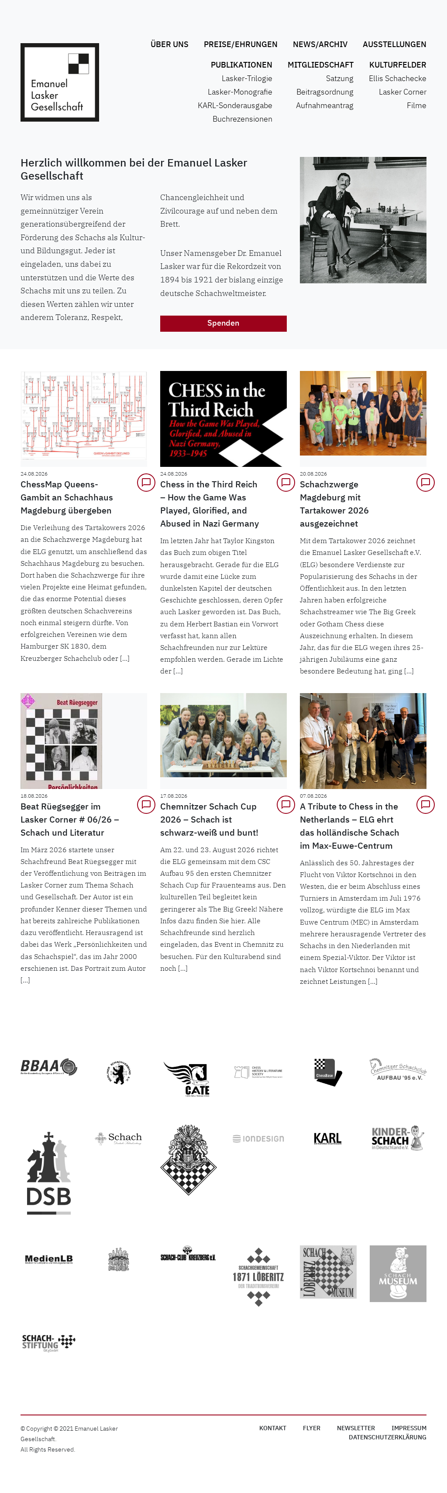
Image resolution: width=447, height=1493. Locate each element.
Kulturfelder (397, 65)
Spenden (223, 323)
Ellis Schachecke (397, 79)
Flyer (311, 1428)
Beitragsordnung (325, 92)
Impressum (409, 1428)
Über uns (170, 45)
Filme (416, 106)
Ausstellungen (394, 45)
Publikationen (241, 65)
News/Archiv (320, 45)
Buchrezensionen (242, 119)
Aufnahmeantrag (325, 106)
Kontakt (272, 1428)
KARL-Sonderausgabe (235, 106)
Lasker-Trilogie (247, 79)
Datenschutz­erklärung (387, 1438)
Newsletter (356, 1428)
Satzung (340, 79)
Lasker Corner (402, 92)
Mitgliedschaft (321, 65)
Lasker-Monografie (240, 92)
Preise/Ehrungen (241, 45)
